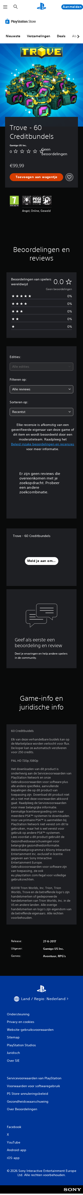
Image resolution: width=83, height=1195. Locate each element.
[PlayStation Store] (21, 21)
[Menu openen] (5, 7)
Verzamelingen (38, 36)
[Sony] (72, 1193)
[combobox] (41, 367)
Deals (61, 36)
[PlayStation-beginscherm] (41, 6)
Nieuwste (13, 36)
